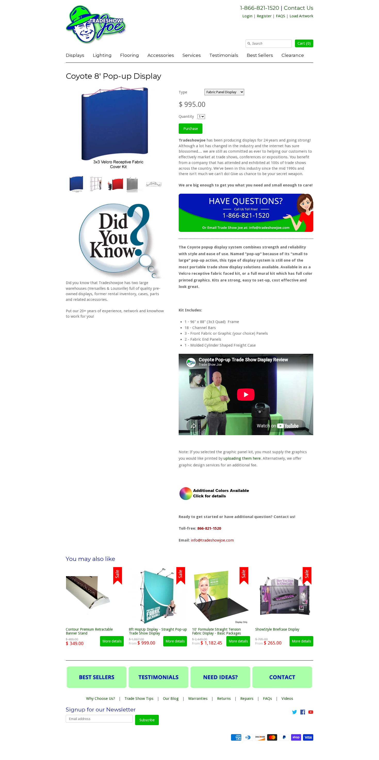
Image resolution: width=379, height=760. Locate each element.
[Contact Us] (246, 230)
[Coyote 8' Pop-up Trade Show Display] (76, 184)
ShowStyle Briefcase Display (277, 629)
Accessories (160, 55)
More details (111, 641)
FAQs (267, 698)
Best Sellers (260, 55)
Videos (287, 698)
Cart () (304, 43)
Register (264, 16)
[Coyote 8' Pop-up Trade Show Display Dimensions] (153, 184)
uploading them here (242, 458)
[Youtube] (310, 713)
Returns (224, 698)
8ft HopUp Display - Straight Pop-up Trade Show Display (158, 631)
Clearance (293, 55)
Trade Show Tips (139, 698)
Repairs (246, 698)
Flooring (129, 55)
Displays (75, 55)
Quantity (186, 116)
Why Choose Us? (100, 698)
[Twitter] (294, 713)
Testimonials (223, 55)
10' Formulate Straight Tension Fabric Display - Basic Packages (216, 631)
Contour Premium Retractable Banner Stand (89, 631)
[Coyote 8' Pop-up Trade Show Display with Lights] (134, 184)
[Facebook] (302, 713)
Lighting (102, 55)
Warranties (198, 698)
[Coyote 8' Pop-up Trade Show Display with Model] (115, 184)
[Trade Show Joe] (104, 25)
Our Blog (171, 698)
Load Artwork (301, 16)
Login (247, 16)
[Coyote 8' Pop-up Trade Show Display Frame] (95, 184)
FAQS (280, 16)
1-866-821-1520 (259, 8)
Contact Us (298, 8)
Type (183, 92)
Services (192, 55)
